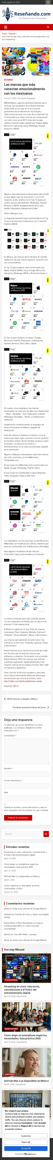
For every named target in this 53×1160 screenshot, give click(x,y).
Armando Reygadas (26, 98)
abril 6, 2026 (9, 1084)
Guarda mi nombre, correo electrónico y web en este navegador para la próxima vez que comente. (26, 808)
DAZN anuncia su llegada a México (22, 699)
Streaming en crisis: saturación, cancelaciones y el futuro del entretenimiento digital (22, 989)
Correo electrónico (13, 780)
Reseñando (22, 996)
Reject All (26, 1142)
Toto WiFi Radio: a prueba (25, 934)
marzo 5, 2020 (10, 98)
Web (6, 792)
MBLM (15, 686)
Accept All (25, 1148)
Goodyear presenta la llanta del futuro (29, 707)
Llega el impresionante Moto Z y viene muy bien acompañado (23, 926)
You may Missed (14, 949)
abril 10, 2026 (9, 1042)
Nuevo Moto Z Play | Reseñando (18, 923)
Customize (26, 1136)
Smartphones (11, 1029)
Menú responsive (48, 2)
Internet (8, 80)
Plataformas (11, 980)
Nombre (8, 768)
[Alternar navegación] (5, 27)
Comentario (10, 735)
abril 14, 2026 (9, 996)
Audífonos (10, 1074)
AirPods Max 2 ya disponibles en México (22, 876)
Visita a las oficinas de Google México (29, 908)
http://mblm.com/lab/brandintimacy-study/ (23, 681)
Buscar (46, 834)
